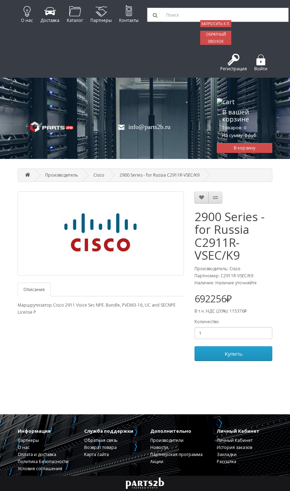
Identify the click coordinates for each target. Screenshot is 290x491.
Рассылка (226, 462)
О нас (24, 447)
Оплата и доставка (37, 454)
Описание (34, 289)
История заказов (234, 447)
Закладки (227, 454)
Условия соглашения (40, 469)
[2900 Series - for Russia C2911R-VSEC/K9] (101, 233)
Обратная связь (101, 440)
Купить (234, 353)
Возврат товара (100, 447)
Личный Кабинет (235, 440)
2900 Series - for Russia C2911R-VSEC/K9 (159, 175)
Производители (167, 440)
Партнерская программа (176, 454)
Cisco (98, 175)
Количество (207, 322)
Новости (159, 447)
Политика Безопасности (43, 462)
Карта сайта (96, 454)
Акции (156, 462)
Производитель (61, 175)
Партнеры (28, 440)
